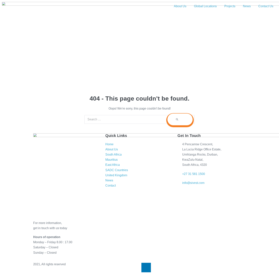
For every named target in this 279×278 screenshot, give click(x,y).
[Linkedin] (146, 267)
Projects (229, 6)
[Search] (180, 119)
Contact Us (265, 6)
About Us (180, 6)
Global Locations (205, 6)
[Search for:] (139, 119)
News (247, 6)
